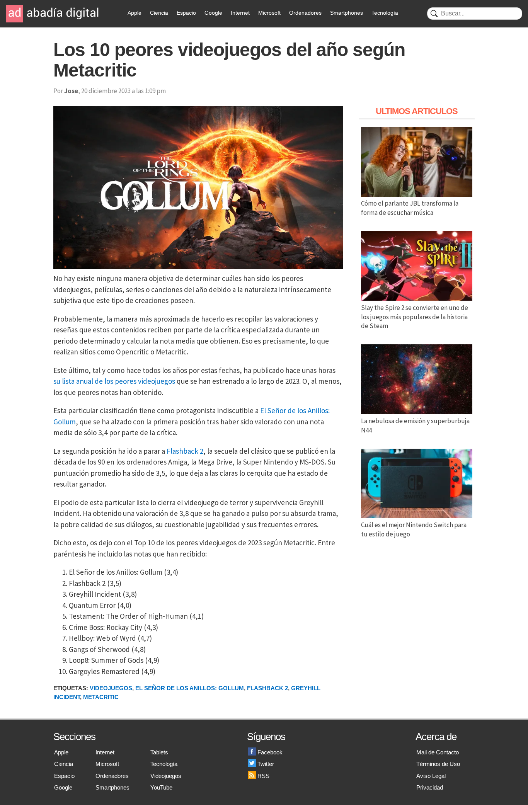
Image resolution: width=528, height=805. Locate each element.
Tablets (159, 752)
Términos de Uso (438, 764)
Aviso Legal (431, 776)
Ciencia (159, 13)
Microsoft (269, 13)
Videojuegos (111, 688)
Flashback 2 (185, 451)
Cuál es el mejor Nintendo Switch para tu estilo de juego (414, 529)
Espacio (186, 13)
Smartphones (346, 13)
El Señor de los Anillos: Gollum (189, 688)
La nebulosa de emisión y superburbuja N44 (415, 425)
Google (213, 13)
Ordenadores (305, 13)
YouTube (161, 787)
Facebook (270, 752)
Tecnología (384, 13)
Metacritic (101, 697)
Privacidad (429, 787)
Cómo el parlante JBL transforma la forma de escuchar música (409, 208)
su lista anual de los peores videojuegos (114, 381)
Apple (134, 13)
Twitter (265, 764)
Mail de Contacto (437, 752)
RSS (263, 776)
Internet (240, 13)
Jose (71, 91)
